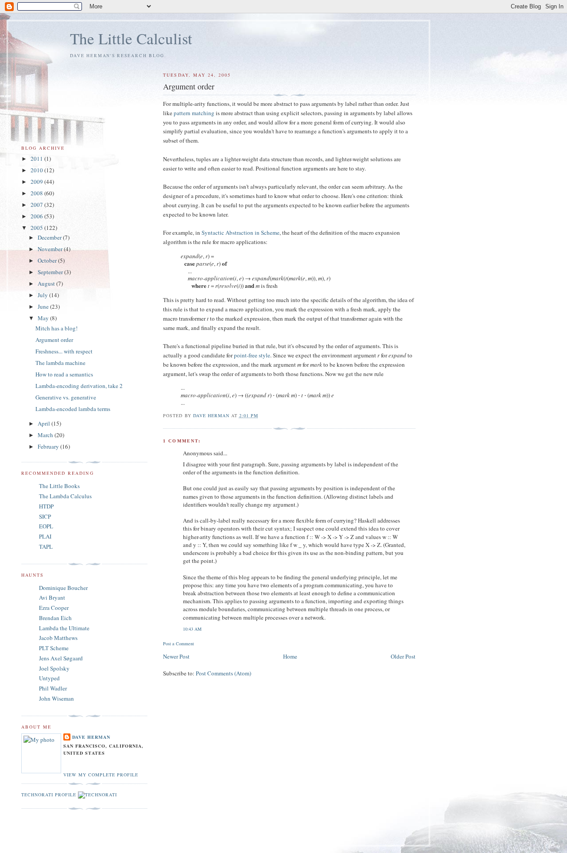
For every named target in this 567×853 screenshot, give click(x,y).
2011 (37, 159)
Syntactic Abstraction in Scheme (241, 233)
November (51, 249)
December (50, 237)
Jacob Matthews (58, 638)
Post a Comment (178, 643)
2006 (37, 216)
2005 (37, 228)
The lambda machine (60, 363)
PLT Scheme (54, 648)
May (44, 318)
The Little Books (59, 486)
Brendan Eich (55, 618)
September (51, 272)
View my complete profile (100, 775)
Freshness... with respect (64, 351)
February (49, 446)
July (43, 295)
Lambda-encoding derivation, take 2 (79, 386)
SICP (45, 516)
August (47, 283)
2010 (37, 170)
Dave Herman (91, 737)
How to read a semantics (64, 374)
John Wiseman (56, 698)
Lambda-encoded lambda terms (72, 409)
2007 (37, 205)
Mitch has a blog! (56, 328)
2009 (37, 182)
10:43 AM (192, 629)
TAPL (46, 547)
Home (290, 656)
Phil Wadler (53, 688)
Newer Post (176, 656)
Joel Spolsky (54, 668)
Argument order (54, 340)
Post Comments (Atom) (223, 673)
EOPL (46, 526)
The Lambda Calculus (65, 496)
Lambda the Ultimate (64, 628)
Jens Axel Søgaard (61, 658)
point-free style (252, 355)
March (46, 435)
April (44, 423)
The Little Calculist (131, 38)
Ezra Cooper (54, 608)
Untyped (49, 678)
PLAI (45, 536)
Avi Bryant (52, 597)
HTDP (46, 506)
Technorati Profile (48, 794)
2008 (37, 193)
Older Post (403, 656)
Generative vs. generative (65, 397)
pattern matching (194, 113)
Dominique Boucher (63, 588)
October (48, 260)
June (44, 306)
